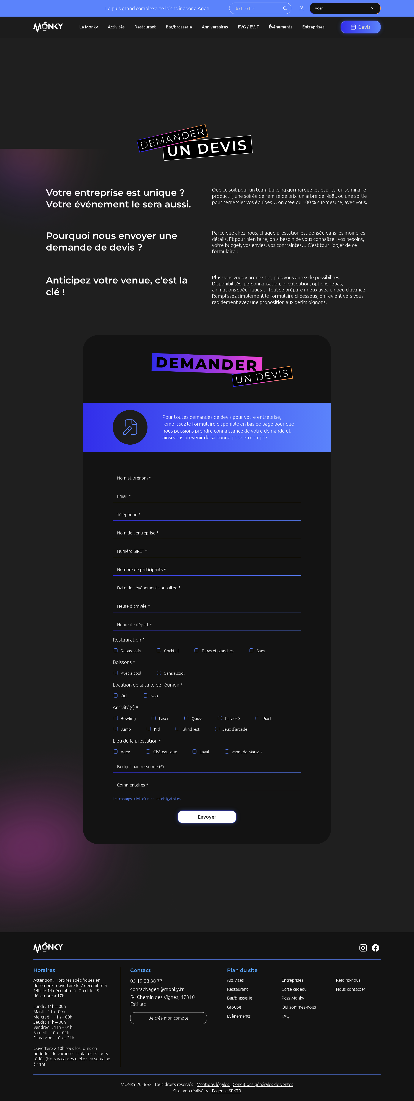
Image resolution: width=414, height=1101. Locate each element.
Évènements (239, 1016)
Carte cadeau (294, 989)
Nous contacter (350, 989)
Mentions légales (213, 1084)
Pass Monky (293, 997)
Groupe (234, 1006)
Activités (235, 980)
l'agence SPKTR (226, 1090)
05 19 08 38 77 (146, 981)
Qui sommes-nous (299, 1006)
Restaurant (237, 989)
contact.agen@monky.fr (157, 989)
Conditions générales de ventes (263, 1084)
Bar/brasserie (239, 997)
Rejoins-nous (348, 980)
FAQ (286, 1016)
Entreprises (292, 980)
